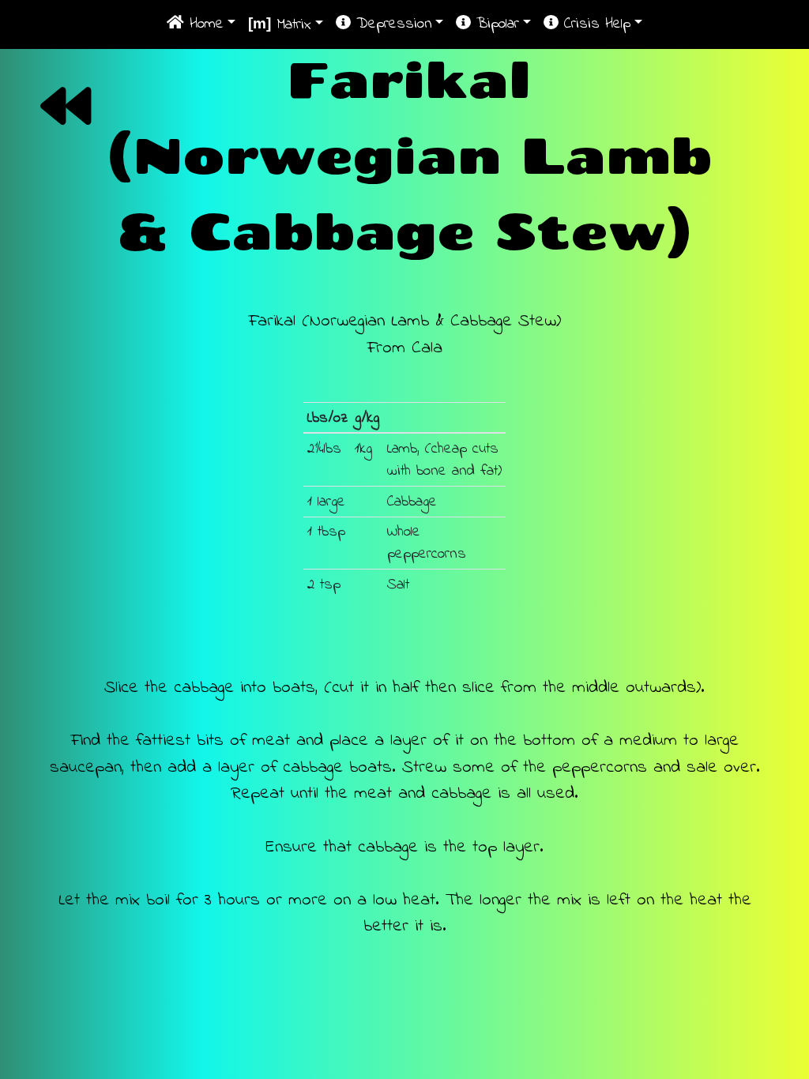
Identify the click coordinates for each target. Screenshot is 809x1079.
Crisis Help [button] (594, 24)
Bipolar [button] (495, 24)
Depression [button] (391, 24)
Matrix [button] (279, 24)
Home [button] (204, 24)
